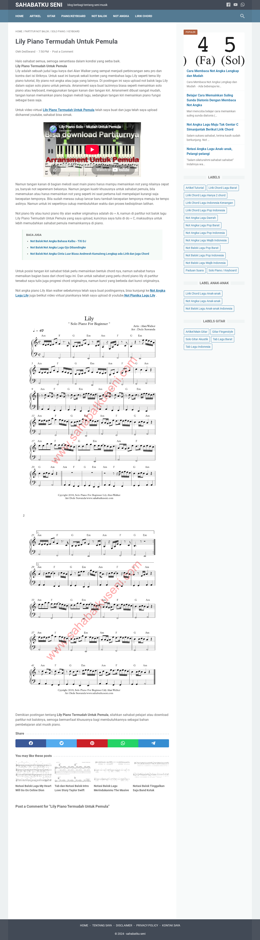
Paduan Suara (195, 270)
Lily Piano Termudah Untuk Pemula (68, 110)
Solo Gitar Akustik (197, 339)
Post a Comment (62, 51)
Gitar (51, 16)
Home (19, 16)
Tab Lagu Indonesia (198, 346)
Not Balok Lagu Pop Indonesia (205, 255)
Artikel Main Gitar (196, 331)
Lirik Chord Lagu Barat (223, 187)
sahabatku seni (38, 4)
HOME (84, 925)
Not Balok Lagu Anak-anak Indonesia (209, 308)
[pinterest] (92, 743)
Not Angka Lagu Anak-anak (203, 301)
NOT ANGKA (121, 16)
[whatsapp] (243, 5)
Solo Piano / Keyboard (223, 270)
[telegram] (153, 743)
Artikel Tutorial (195, 187)
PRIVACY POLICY (147, 925)
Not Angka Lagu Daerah (201, 217)
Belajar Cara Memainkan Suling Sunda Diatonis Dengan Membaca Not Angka (211, 100)
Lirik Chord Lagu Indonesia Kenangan (209, 202)
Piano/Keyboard (73, 16)
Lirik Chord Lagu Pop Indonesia (205, 210)
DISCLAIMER (124, 925)
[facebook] (228, 5)
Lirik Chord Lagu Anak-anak (203, 293)
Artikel (35, 16)
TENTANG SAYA (102, 925)
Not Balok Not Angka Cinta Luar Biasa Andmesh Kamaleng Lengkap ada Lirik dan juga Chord (89, 254)
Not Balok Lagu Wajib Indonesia (206, 262)
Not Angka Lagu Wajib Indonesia (206, 240)
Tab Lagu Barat (222, 339)
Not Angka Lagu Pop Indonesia (205, 232)
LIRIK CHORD (143, 16)
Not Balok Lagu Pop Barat (202, 247)
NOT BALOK (99, 16)
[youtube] (235, 5)
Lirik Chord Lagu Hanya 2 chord (205, 195)
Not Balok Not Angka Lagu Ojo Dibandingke (58, 247)
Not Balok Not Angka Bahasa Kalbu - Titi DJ (58, 241)
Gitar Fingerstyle (222, 331)
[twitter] (61, 743)
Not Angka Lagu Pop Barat (203, 225)
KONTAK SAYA (171, 925)
